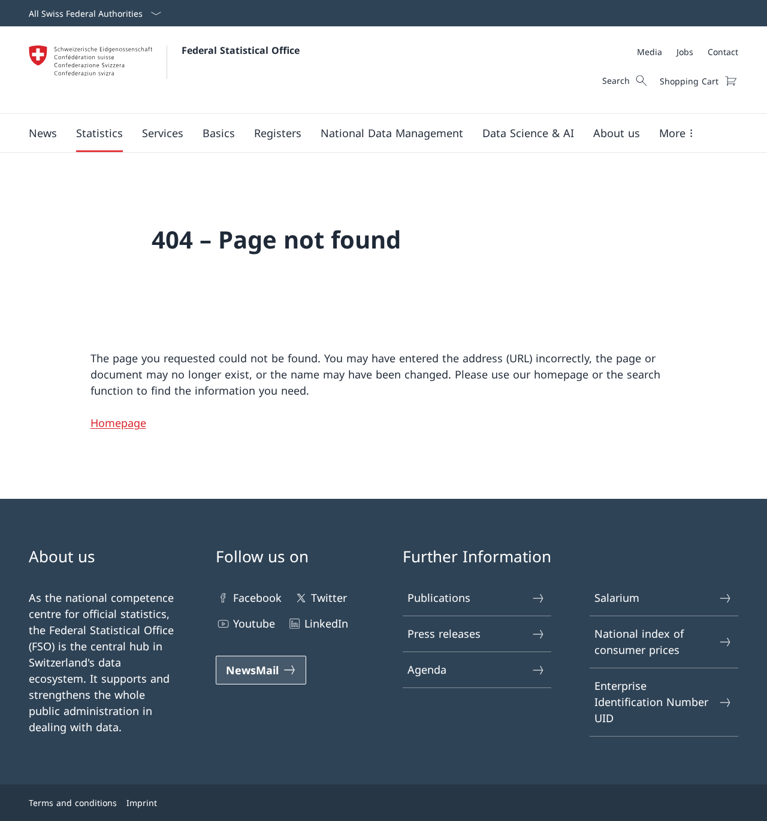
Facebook (257, 597)
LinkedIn (326, 623)
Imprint (141, 802)
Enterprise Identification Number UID (651, 701)
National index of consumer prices (639, 641)
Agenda (426, 669)
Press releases (444, 633)
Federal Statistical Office (241, 50)
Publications (438, 597)
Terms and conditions (73, 802)
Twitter (329, 597)
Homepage (118, 423)
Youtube (254, 623)
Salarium (616, 597)
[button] (43, 133)
